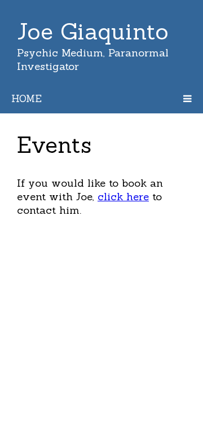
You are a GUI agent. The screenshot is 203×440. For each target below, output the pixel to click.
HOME (26, 99)
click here (123, 196)
